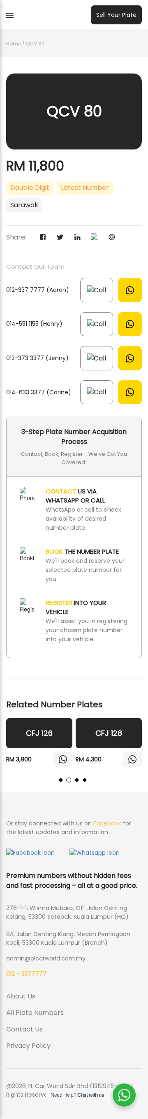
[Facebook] (46, 237)
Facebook (107, 823)
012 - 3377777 (26, 974)
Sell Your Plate (116, 15)
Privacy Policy (28, 1045)
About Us (20, 996)
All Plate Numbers (35, 1012)
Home (13, 43)
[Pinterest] (97, 237)
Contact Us (24, 1029)
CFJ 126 (39, 733)
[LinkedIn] (80, 237)
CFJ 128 (108, 733)
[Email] (115, 237)
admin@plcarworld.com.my (46, 958)
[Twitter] (63, 237)
